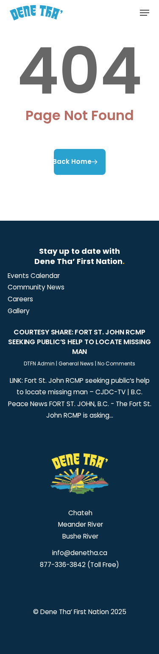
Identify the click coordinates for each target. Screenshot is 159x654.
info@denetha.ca (79, 552)
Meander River (79, 524)
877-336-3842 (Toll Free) (79, 564)
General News (76, 363)
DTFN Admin (39, 363)
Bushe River (79, 536)
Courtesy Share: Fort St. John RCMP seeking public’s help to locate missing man (79, 341)
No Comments (116, 363)
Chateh (79, 512)
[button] (144, 12)
